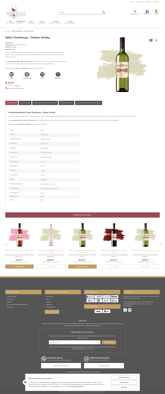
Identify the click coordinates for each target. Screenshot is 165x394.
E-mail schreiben (104, 366)
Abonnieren (109, 342)
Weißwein (43, 179)
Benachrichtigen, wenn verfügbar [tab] (88, 103)
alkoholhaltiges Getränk (48, 184)
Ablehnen (124, 387)
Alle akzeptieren (124, 377)
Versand (18, 85)
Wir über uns (140, 2)
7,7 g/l (42, 170)
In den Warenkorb (19, 266)
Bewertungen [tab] (25, 103)
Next (160, 244)
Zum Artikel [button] (51, 266)
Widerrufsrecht (50, 307)
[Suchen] (104, 12)
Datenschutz (49, 296)
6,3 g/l (43, 175)
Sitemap (48, 302)
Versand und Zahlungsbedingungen (17, 304)
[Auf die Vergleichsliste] (151, 40)
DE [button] (131, 2)
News (149, 2)
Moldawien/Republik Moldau (49, 188)
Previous (5, 244)
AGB (47, 299)
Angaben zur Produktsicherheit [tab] (45, 103)
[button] (147, 12)
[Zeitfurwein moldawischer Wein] (16, 12)
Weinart (14, 47)
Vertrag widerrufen (52, 312)
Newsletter (10, 307)
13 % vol (43, 166)
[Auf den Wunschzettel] (156, 40)
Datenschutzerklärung (78, 347)
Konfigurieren (124, 382)
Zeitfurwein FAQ (11, 296)
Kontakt (156, 2)
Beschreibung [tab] (11, 103)
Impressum (49, 304)
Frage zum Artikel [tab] (66, 103)
